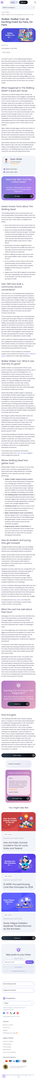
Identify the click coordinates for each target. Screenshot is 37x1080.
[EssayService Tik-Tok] (14, 1013)
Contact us (6, 1027)
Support (5, 1030)
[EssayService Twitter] (11, 1013)
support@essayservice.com (11, 1016)
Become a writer (8, 1025)
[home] (2, 2)
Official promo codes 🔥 (10, 1033)
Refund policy (7, 1049)
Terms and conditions (9, 1052)
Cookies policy (7, 1044)
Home (3, 12)
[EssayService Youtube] (18, 1013)
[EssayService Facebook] (4, 1013)
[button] (35, 2)
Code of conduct (8, 1041)
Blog (7, 12)
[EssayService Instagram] (7, 1013)
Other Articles (6, 52)
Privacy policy (7, 1047)
